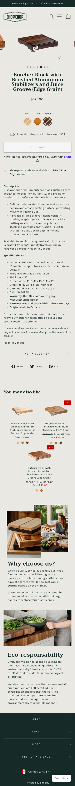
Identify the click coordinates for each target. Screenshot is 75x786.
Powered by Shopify (37, 782)
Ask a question (37, 354)
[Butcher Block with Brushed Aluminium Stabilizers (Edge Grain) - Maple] (51, 442)
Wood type (37, 114)
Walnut (47, 121)
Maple (27, 121)
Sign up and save (36, 757)
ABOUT (36, 732)
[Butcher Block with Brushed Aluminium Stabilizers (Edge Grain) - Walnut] (60, 442)
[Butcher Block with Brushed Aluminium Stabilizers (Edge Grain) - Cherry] (56, 442)
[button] (61, 778)
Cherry (37, 121)
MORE (36, 744)
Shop (36, 719)
